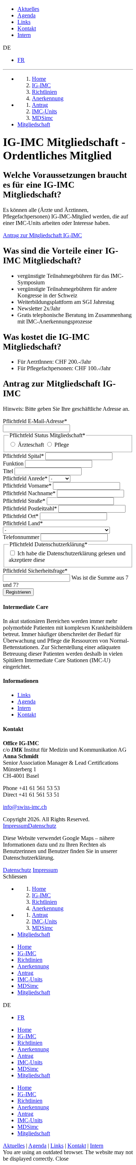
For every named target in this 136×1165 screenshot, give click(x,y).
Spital (23, 456)
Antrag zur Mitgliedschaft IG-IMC (42, 235)
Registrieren (18, 592)
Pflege (61, 445)
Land (23, 523)
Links (23, 22)
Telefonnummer (22, 537)
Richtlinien (29, 960)
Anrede (25, 478)
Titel (9, 471)
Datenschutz (42, 826)
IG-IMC (26, 953)
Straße (24, 501)
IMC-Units (29, 979)
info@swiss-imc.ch (25, 807)
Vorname (27, 486)
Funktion (14, 463)
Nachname (29, 493)
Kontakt (26, 28)
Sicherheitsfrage (35, 571)
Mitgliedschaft (33, 992)
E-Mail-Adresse (35, 421)
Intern (24, 35)
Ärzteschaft (31, 445)
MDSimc (27, 986)
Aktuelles (28, 9)
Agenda (26, 15)
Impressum (15, 826)
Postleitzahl (30, 508)
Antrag (25, 973)
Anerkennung (33, 966)
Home (24, 947)
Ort (20, 516)
